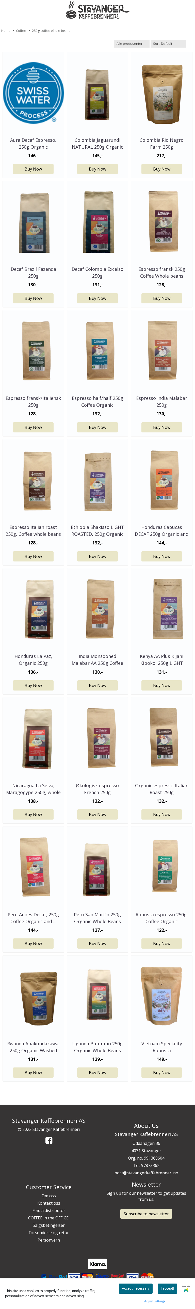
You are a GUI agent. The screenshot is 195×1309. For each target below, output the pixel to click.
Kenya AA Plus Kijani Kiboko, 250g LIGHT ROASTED (161, 663)
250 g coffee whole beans (51, 30)
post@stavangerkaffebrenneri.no (146, 1173)
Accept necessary (136, 1288)
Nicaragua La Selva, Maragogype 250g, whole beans (33, 792)
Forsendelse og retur (49, 1232)
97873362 (150, 1165)
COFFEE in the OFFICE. (48, 1218)
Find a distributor (48, 1210)
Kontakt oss (48, 1203)
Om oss (49, 1196)
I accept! (167, 1288)
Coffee (21, 30)
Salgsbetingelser (49, 1225)
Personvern (49, 1240)
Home (5, 30)
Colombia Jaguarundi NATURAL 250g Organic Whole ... (97, 147)
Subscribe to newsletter (146, 1214)
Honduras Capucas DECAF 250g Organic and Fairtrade (161, 534)
